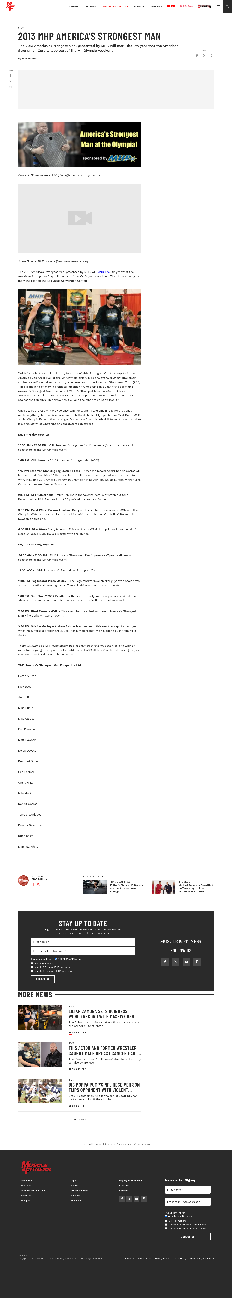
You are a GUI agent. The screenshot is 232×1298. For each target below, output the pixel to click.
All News (80, 1119)
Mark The (103, 272)
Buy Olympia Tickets (130, 1180)
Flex (171, 6)
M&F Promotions (44, 963)
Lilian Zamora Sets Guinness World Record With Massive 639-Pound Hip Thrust (102, 1016)
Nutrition (91, 6)
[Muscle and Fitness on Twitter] (175, 962)
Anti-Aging (156, 6)
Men (68, 959)
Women (78, 959)
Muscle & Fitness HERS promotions (53, 967)
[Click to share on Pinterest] (212, 55)
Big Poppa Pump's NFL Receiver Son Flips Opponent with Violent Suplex (104, 1090)
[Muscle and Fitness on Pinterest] (197, 962)
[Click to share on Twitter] (204, 55)
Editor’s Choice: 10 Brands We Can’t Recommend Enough (126, 888)
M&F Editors (29, 58)
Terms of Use (144, 1258)
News (21, 28)
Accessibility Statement (202, 1258)
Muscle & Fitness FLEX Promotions (53, 971)
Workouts (74, 6)
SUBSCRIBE (43, 979)
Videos (74, 1185)
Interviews (184, 882)
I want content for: (41, 959)
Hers (186, 6)
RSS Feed (75, 1200)
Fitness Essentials (120, 882)
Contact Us (128, 1258)
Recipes (25, 1200)
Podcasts (75, 1195)
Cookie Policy (179, 1258)
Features (139, 6)
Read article (77, 1032)
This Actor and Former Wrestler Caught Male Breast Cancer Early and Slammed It (104, 1053)
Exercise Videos (79, 1190)
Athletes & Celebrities (115, 6)
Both (60, 959)
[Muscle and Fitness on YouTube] (186, 962)
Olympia (204, 6)
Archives (124, 1185)
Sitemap (123, 1190)
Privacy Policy (162, 1258)
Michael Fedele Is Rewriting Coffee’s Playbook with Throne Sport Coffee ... (195, 888)
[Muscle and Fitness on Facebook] (165, 962)
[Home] (10, 10)
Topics (73, 1180)
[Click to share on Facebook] (197, 55)
